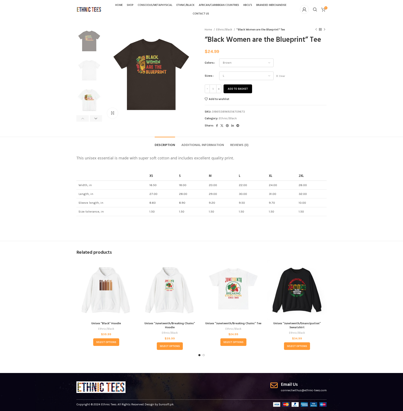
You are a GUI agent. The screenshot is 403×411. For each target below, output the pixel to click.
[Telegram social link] (238, 125)
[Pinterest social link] (227, 125)
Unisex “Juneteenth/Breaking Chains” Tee (233, 323)
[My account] (304, 9)
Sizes (208, 75)
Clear (282, 76)
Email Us (289, 384)
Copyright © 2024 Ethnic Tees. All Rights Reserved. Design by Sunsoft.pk (125, 404)
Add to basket (238, 88)
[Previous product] (316, 30)
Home (209, 29)
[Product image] (106, 290)
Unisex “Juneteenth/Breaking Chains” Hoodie (169, 325)
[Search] (315, 9)
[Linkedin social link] (232, 125)
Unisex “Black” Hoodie (106, 323)
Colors (209, 62)
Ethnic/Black (224, 29)
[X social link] (222, 125)
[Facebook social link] (217, 125)
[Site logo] (89, 9)
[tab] (165, 143)
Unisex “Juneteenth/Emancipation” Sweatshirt (297, 325)
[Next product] (324, 30)
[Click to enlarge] (112, 113)
